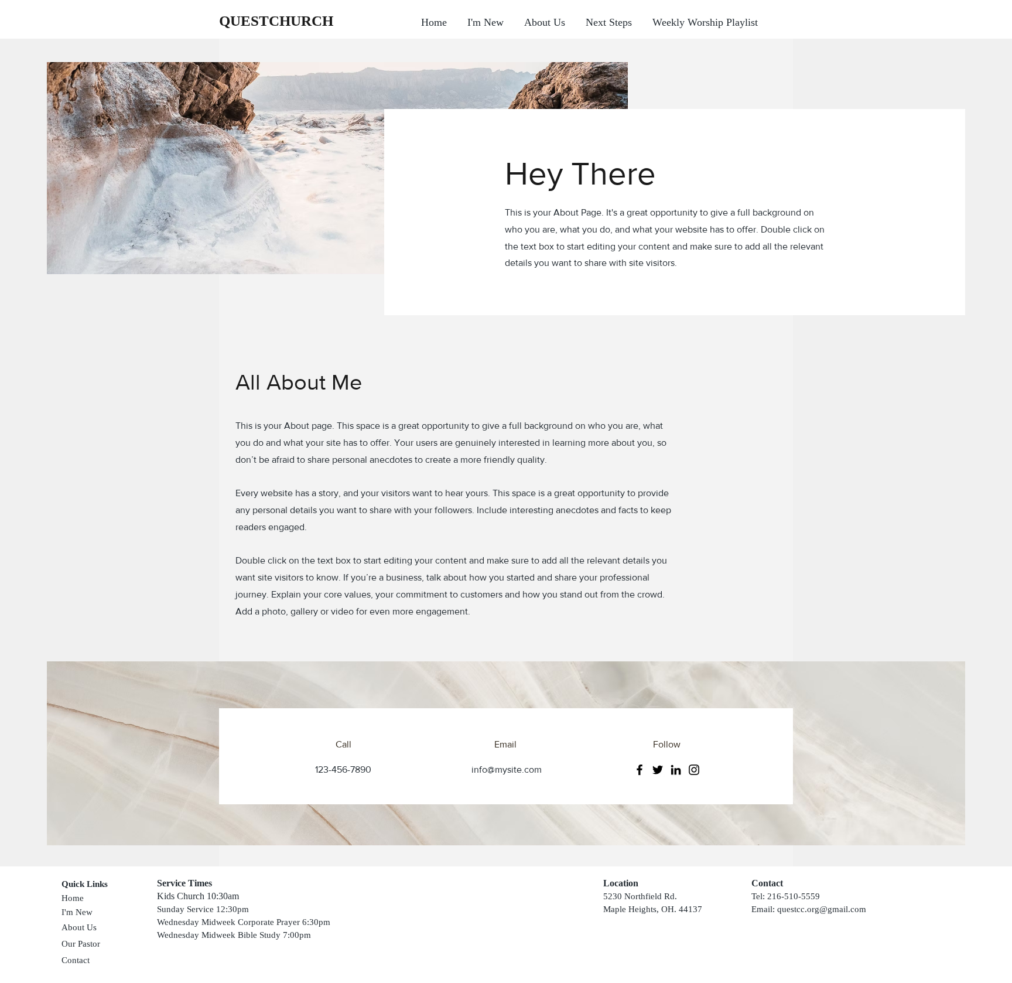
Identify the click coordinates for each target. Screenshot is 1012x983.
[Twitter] (658, 770)
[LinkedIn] (676, 770)
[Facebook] (639, 770)
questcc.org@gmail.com (821, 909)
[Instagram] (694, 770)
